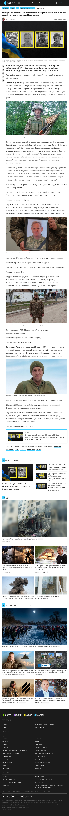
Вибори (4, 745)
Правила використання (43, 779)
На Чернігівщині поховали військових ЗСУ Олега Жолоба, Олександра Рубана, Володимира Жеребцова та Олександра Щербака (44, 437)
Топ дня (38, 768)
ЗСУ (18, 8)
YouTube (23, 449)
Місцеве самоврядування (44, 753)
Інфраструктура (40, 750)
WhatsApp (31, 449)
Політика (5, 759)
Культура (38, 739)
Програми (5, 785)
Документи (39, 782)
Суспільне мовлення (9, 779)
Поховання (5, 8)
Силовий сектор (7, 756)
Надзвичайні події (41, 745)
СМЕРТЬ (12, 8)
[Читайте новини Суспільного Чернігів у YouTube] (12, 796)
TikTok (38, 449)
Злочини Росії (7, 762)
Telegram (57, 446)
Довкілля (5, 747)
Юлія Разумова (10, 19)
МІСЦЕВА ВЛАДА (40, 727)
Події (3, 736)
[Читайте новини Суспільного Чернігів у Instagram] (8, 796)
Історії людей (40, 756)
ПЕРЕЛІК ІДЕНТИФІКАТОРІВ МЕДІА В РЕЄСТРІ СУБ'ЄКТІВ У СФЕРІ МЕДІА (49, 786)
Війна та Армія (40, 8)
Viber (17, 449)
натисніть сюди (25, 807)
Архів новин (39, 776)
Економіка (5, 742)
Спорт (4, 765)
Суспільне (24, 805)
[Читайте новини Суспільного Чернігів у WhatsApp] (27, 796)
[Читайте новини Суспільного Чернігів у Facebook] (3, 796)
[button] (3, 66)
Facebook (10, 449)
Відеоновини (6, 768)
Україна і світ (41, 3)
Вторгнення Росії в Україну (27, 8)
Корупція (38, 736)
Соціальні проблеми (42, 762)
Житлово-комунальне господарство (15, 750)
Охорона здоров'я (41, 747)
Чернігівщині (16, 65)
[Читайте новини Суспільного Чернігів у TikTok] (31, 796)
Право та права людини (10, 753)
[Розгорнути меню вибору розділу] (19, 3)
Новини (4, 724)
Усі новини (25, 3)
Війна (33, 3)
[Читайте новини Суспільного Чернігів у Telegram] (22, 796)
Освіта (37, 742)
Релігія (37, 759)
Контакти (5, 776)
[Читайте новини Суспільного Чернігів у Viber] (17, 796)
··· (50, 3)
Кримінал (5, 739)
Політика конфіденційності (11, 782)
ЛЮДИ (4, 727)
